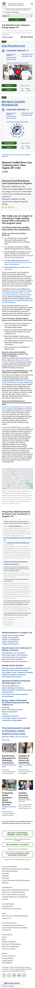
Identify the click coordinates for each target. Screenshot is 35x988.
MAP (22, 88)
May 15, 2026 (8, 37)
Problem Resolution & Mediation (15, 897)
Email (9, 89)
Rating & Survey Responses (11, 54)
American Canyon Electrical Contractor (16, 668)
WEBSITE (27, 88)
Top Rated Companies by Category (16, 869)
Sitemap (5, 876)
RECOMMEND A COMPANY (17, 845)
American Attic (7, 692)
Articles (5, 899)
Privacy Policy (7, 958)
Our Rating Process (9, 871)
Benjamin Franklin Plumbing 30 (18, 543)
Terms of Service (8, 956)
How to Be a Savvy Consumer (13, 894)
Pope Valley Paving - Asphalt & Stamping (17, 672)
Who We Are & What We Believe (15, 916)
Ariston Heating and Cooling (12, 688)
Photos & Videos (11, 59)
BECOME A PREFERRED (17, 834)
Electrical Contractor (10, 712)
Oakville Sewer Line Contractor (13, 653)
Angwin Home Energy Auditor (13, 635)
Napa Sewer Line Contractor (12, 659)
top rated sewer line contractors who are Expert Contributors (18, 262)
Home (4, 937)
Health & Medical (9, 942)
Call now (8, 85)
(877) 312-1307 (20, 971)
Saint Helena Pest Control (11, 677)
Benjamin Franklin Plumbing (18, 300)
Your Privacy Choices (13, 983)
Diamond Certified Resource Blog (15, 890)
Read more (5, 34)
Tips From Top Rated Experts (13, 892)
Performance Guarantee (11, 909)
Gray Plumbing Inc (9, 302)
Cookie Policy (7, 961)
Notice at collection (8, 986)
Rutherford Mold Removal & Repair (15, 670)
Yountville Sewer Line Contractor (14, 657)
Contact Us (6, 918)
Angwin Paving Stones (10, 637)
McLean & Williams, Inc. (11, 686)
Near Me (5, 873)
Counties (5, 878)
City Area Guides (8, 949)
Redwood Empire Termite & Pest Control (17, 690)
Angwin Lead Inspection (11, 639)
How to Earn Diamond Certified (14, 928)
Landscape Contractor (10, 716)
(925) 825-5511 (9, 143)
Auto (4, 939)
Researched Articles (27, 54)
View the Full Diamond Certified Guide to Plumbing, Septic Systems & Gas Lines (17, 822)
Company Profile (11, 57)
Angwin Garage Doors (10, 642)
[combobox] (19, 12)
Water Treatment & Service (12, 709)
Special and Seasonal (10, 946)
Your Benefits (7, 906)
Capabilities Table (26, 56)
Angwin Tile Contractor (10, 644)
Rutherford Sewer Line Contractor (15, 661)
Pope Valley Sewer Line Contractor (15, 655)
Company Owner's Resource (13, 925)
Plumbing (5, 707)
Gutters (5, 714)
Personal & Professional (11, 944)
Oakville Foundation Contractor (14, 675)
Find (17, 19)
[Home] (4, 4)
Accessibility (7, 963)
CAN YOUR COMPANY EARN (17, 854)
